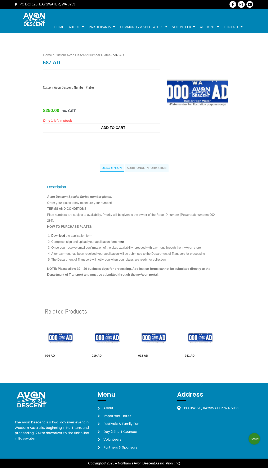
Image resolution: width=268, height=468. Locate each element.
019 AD (97, 355)
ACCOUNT (207, 27)
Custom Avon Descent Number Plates (82, 55)
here (121, 241)
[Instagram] (241, 4)
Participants (100, 27)
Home (59, 27)
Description (112, 168)
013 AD (143, 355)
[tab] (112, 168)
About (74, 27)
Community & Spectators (141, 27)
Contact (231, 27)
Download (58, 235)
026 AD (50, 355)
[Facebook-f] (232, 4)
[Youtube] (249, 4)
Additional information (146, 168)
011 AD (190, 355)
